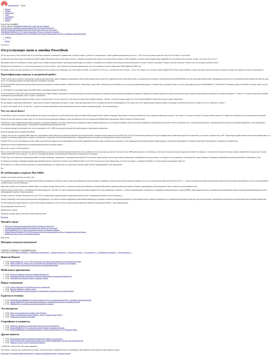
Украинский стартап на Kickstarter (22, 317)
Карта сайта (5, 353)
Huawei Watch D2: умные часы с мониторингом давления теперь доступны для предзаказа (43, 263)
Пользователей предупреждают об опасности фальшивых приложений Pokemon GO (41, 276)
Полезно (5, 250)
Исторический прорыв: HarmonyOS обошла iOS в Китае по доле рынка (31, 228)
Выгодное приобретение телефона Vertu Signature (28, 313)
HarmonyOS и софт (29, 26)
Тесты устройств (43, 26)
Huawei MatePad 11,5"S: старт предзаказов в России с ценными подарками (32, 230)
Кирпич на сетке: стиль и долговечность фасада (22, 234)
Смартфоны (9, 17)
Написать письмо (64, 353)
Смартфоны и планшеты (108, 252)
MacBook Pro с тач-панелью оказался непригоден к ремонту (32, 304)
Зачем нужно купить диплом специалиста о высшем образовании (34, 265)
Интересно (14, 250)
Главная (8, 37)
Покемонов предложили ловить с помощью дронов (29, 278)
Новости (8, 19)
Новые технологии (59, 252)
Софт (7, 15)
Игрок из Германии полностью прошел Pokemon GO (29, 274)
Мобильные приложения (41, 252)
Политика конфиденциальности (22, 353)
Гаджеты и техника (76, 252)
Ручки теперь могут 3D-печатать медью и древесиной (30, 287)
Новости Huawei (23, 252)
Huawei (7, 9)
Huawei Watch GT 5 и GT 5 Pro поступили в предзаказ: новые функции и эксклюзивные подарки (45, 261)
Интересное (9, 13)
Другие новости (125, 252)
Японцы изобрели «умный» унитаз (23, 289)
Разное (7, 21)
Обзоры (8, 11)
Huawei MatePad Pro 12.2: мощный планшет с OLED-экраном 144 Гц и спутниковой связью (43, 330)
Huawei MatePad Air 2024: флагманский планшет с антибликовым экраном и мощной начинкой (45, 302)
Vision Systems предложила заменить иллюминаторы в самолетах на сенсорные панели (42, 291)
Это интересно (90, 252)
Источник (4, 217)
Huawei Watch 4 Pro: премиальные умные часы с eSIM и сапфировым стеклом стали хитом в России (46, 341)
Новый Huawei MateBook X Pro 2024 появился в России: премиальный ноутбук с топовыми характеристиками (45, 232)
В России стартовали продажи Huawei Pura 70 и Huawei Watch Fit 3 (29, 226)
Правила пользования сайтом (46, 353)
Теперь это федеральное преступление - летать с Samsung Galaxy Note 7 (36, 315)
